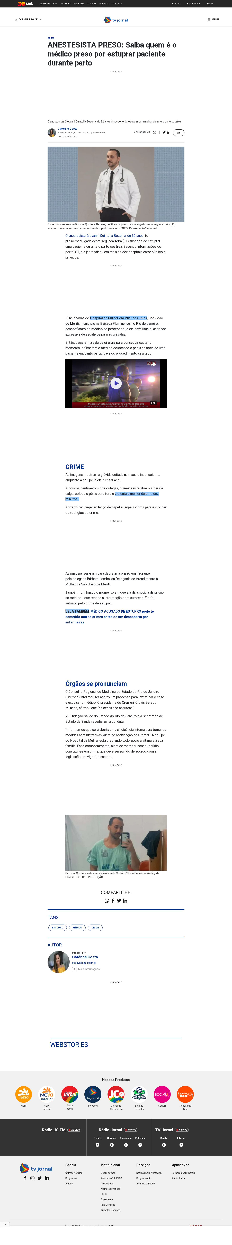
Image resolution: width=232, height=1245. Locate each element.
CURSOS (91, 3)
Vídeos (69, 1183)
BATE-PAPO (193, 3)
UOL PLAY (104, 3)
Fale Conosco (108, 1204)
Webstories (69, 1044)
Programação (143, 1178)
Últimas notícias (73, 1173)
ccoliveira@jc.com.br (84, 962)
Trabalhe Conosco (110, 1210)
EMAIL (210, 3)
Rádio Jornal (178, 1178)
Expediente (107, 1199)
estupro (57, 927)
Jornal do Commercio (183, 1173)
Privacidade (107, 1183)
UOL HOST (65, 3)
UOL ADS (117, 3)
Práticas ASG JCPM (111, 1178)
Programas (71, 1178)
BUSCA (176, 3)
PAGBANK (79, 3)
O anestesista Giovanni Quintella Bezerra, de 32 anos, (104, 236)
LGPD (104, 1194)
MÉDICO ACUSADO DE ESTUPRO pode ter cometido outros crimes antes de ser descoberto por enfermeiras (110, 616)
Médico (77, 927)
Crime (95, 927)
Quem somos (108, 1173)
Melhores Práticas (110, 1188)
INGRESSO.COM (48, 3)
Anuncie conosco (145, 1183)
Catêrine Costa (67, 128)
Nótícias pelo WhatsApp (149, 1173)
